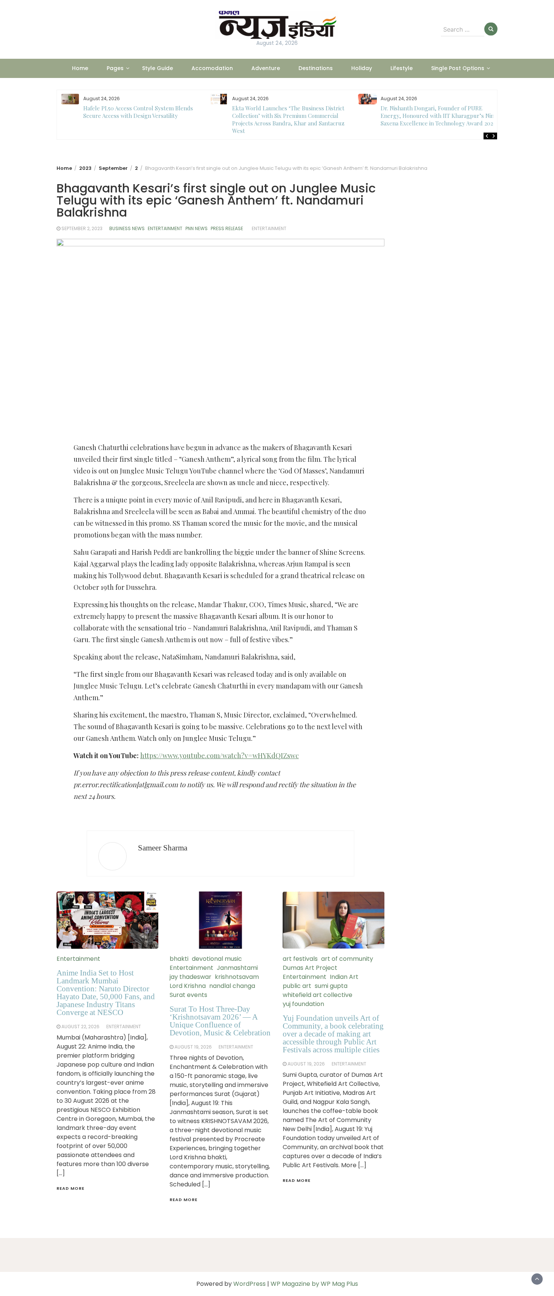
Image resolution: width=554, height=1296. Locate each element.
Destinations (315, 68)
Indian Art (344, 976)
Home (80, 68)
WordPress (249, 1283)
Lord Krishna (188, 986)
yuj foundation (303, 1004)
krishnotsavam (237, 976)
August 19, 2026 (193, 1047)
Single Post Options (457, 68)
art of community (347, 958)
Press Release (227, 228)
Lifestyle (401, 68)
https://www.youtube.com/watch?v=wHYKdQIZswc (219, 755)
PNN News (196, 228)
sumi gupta (331, 986)
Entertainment (165, 228)
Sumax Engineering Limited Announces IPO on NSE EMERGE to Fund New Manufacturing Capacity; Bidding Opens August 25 (440, 115)
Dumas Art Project (310, 967)
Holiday (361, 68)
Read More (70, 1188)
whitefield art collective (317, 995)
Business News (127, 228)
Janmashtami (237, 967)
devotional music (217, 958)
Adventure (265, 68)
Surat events (188, 995)
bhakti (179, 958)
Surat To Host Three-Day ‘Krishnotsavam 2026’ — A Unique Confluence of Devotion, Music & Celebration (220, 1020)
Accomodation (212, 68)
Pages (115, 68)
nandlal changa (232, 986)
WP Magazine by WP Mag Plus (314, 1283)
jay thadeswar (190, 976)
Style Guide (157, 68)
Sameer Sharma (162, 847)
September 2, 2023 (82, 228)
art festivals (300, 958)
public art (297, 986)
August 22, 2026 (80, 1026)
